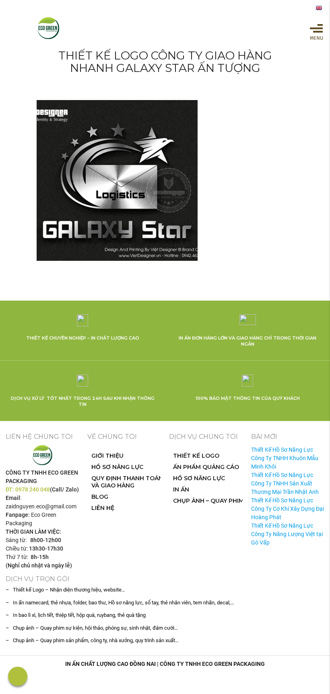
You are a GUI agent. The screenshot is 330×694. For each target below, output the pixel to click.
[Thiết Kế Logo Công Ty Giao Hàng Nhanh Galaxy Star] (165, 180)
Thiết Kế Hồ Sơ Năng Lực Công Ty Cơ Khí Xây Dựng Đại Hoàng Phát (287, 508)
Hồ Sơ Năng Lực (117, 467)
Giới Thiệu (107, 455)
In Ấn (181, 489)
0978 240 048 (32, 489)
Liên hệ (102, 508)
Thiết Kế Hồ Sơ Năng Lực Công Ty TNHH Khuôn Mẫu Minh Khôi (284, 458)
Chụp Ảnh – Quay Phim (208, 500)
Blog (99, 496)
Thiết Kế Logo (196, 455)
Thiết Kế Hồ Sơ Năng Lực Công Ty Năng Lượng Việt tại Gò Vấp (287, 534)
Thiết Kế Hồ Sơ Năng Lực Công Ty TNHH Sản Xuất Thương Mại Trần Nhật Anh (285, 483)
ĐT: (10, 489)
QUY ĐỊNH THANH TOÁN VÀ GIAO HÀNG (127, 482)
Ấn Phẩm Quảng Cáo (206, 467)
